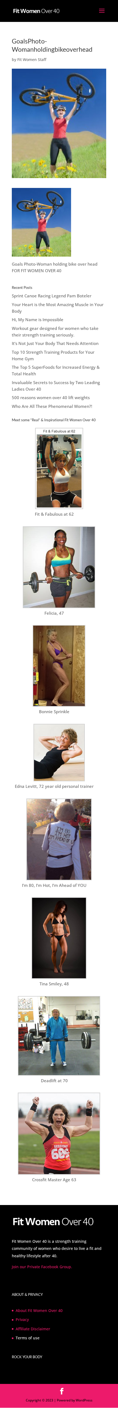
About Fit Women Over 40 (39, 1310)
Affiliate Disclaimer (33, 1328)
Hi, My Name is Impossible (37, 319)
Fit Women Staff (31, 59)
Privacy (22, 1319)
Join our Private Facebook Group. (42, 1266)
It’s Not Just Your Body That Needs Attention (55, 343)
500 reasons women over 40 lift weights (51, 397)
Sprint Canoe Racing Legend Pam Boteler (51, 295)
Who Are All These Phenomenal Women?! (52, 406)
